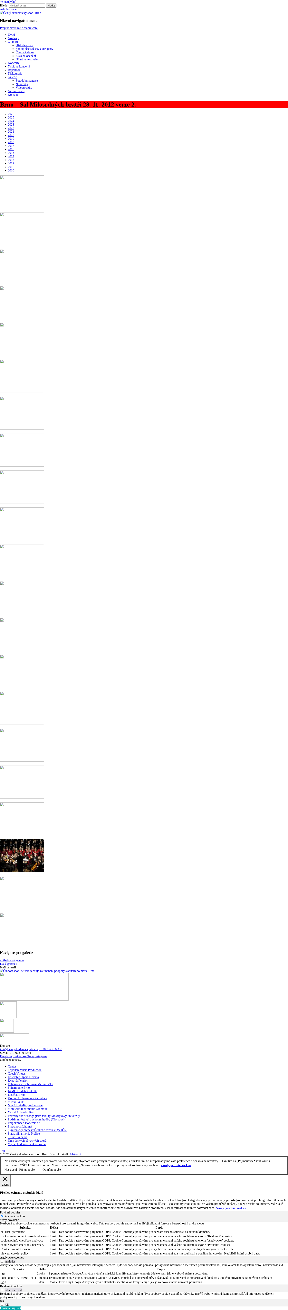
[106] (22, 354)
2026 (11, 114)
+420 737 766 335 (50, 1049)
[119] (22, 834)
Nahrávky (22, 84)
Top (2, 1150)
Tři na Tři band (17, 1137)
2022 (11, 128)
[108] (22, 428)
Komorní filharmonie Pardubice (27, 1098)
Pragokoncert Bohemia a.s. (24, 1123)
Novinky (13, 38)
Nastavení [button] (11, 1169)
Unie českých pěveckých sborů (27, 1140)
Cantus (12, 1066)
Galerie (12, 77)
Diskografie (15, 73)
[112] (22, 576)
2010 (11, 170)
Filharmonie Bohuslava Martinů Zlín (30, 1084)
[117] (22, 760)
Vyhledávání (7, 1)
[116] (22, 723)
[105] (22, 318)
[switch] (2, 1261)
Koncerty (13, 63)
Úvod (11, 34)
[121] (22, 908)
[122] (22, 945)
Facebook (6, 1056)
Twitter (17, 1056)
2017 (11, 145)
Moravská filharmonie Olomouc (27, 1108)
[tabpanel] (144, 1239)
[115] (22, 686)
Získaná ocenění (26, 55)
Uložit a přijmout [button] (10, 1308)
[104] (22, 281)
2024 (11, 121)
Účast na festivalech (28, 59)
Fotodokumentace (27, 80)
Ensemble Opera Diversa (23, 1077)
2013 (11, 159)
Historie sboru (24, 45)
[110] (22, 502)
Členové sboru (25, 52)
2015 (11, 152)
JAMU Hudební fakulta (22, 1091)
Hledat (4, 5)
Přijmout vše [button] (27, 1169)
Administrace (8, 9)
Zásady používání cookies (176, 1165)
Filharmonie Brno (19, 1087)
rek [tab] (2, 1300)
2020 (11, 135)
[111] (22, 539)
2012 (11, 163)
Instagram (40, 1056)
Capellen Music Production (25, 1070)
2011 (11, 167)
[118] (22, 797)
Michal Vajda (16, 1101)
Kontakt (13, 94)
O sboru (13, 41)
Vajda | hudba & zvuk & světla (27, 1144)
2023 (11, 124)
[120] (22, 871)
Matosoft (75, 1154)
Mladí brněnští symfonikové (25, 1105)
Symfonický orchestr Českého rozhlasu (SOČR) (37, 1130)
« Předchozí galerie (12, 960)
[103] (22, 244)
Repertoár (14, 70)
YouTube (28, 1056)
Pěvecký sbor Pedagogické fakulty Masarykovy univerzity (44, 1116)
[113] (22, 613)
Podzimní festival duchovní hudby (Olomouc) (36, 1119)
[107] (22, 391)
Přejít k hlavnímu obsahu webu (19, 28)
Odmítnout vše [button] (52, 1169)
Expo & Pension (18, 1080)
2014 (11, 156)
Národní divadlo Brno (21, 1112)
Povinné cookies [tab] (10, 1212)
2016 (11, 149)
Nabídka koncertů (19, 66)
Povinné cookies (15, 1216)
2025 (11, 117)
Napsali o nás (16, 91)
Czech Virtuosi (17, 1073)
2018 (11, 142)
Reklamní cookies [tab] (11, 1286)
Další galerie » (9, 963)
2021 (11, 131)
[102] (22, 207)
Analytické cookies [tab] (12, 1257)
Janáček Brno (16, 1094)
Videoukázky (24, 87)
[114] (22, 650)
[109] (22, 465)
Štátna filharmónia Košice (24, 1133)
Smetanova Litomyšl (20, 1126)
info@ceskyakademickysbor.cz (19, 1049)
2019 (11, 138)
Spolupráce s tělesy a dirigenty (34, 48)
